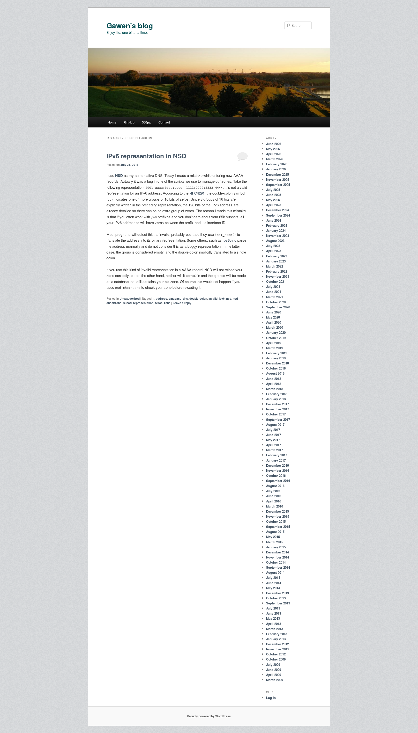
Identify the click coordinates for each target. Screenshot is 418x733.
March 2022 (274, 266)
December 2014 (277, 552)
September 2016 (278, 480)
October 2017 (276, 414)
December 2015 (277, 511)
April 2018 (273, 383)
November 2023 (277, 235)
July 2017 (273, 429)
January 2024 (276, 230)
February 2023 (276, 256)
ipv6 (222, 298)
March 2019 (274, 348)
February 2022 (276, 271)
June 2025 (273, 194)
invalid (213, 298)
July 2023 (273, 245)
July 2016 (273, 490)
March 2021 (274, 297)
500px (146, 122)
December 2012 (277, 644)
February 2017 (276, 455)
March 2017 (274, 450)
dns (185, 298)
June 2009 (273, 669)
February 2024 (276, 225)
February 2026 (276, 164)
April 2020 (273, 322)
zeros (159, 303)
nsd (228, 298)
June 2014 (273, 583)
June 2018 (273, 378)
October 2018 (276, 368)
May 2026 (273, 148)
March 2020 (274, 327)
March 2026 (274, 159)
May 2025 (273, 199)
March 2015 (274, 542)
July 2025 (273, 189)
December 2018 (277, 363)
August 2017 (275, 424)
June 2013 (273, 613)
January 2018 (276, 399)
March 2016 (274, 506)
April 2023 (273, 250)
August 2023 (275, 240)
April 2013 (273, 623)
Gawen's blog (129, 25)
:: (153, 298)
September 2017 (278, 419)
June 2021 (273, 291)
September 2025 (278, 184)
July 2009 (273, 664)
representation (143, 303)
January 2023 (276, 261)
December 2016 (277, 465)
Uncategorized (129, 298)
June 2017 (273, 434)
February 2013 (276, 633)
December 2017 (277, 404)
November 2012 (277, 649)
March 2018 (274, 388)
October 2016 (276, 475)
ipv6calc (229, 240)
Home (112, 122)
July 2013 (273, 608)
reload (127, 303)
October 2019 (276, 337)
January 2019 (276, 358)
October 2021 (276, 281)
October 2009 (276, 659)
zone (167, 303)
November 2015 (277, 516)
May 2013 (273, 618)
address (161, 298)
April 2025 (273, 205)
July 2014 (273, 577)
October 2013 (276, 598)
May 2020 (273, 317)
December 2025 (277, 174)
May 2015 (273, 536)
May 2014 (273, 588)
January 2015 (276, 547)
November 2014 (277, 557)
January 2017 (276, 460)
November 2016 (277, 470)
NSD (119, 175)
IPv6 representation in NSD (146, 155)
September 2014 (278, 567)
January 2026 (276, 169)
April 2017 (273, 445)
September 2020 (278, 307)
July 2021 (273, 286)
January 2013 (276, 639)
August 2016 (275, 485)
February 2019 (276, 353)
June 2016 (273, 496)
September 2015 (278, 526)
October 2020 (276, 302)
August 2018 (275, 373)
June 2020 (273, 312)
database (175, 298)
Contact (164, 122)
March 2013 (274, 628)
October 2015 (276, 521)
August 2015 (275, 531)
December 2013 (277, 593)
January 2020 (276, 332)
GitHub (129, 122)
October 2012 (276, 654)
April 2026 (273, 154)
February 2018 (276, 394)
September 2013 (278, 603)
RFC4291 (197, 193)
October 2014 (276, 562)
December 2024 (277, 210)
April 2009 (273, 674)
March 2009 (274, 679)
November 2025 (277, 179)
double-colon (198, 298)
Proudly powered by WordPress (209, 716)
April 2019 (273, 343)
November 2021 (277, 276)
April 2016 (273, 501)
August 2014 (275, 572)
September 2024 (278, 215)
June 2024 (273, 220)
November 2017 (277, 409)
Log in (271, 697)
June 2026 (273, 143)
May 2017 (273, 439)
